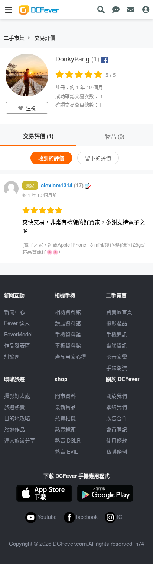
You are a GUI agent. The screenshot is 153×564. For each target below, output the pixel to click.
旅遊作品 (14, 429)
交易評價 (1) (38, 136)
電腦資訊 (116, 345)
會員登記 (116, 429)
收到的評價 (51, 158)
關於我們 (116, 395)
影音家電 (116, 356)
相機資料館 (68, 312)
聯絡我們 (116, 407)
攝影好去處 (17, 395)
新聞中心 (14, 312)
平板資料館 (68, 345)
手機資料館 (68, 334)
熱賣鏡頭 (65, 429)
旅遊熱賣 (14, 407)
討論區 (12, 356)
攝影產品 (116, 323)
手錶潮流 (116, 367)
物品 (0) (114, 136)
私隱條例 (116, 451)
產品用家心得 (70, 356)
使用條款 (116, 440)
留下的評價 (98, 158)
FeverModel (18, 334)
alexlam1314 (62, 185)
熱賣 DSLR (68, 440)
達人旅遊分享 (19, 440)
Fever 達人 (17, 323)
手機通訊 (116, 334)
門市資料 (65, 395)
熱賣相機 (65, 418)
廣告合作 (116, 418)
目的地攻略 (17, 418)
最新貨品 (65, 407)
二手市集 (14, 37)
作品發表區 (17, 345)
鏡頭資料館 (68, 323)
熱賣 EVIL (66, 451)
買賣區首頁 (119, 312)
